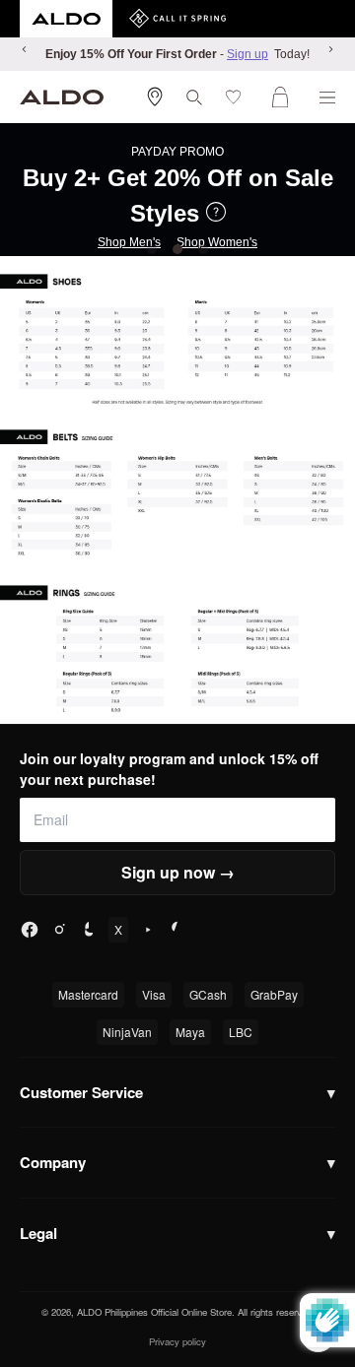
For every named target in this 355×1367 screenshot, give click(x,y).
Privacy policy (177, 1341)
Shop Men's (129, 242)
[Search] (194, 97)
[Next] (330, 49)
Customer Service (177, 1092)
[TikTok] (89, 930)
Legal (177, 1233)
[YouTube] (148, 930)
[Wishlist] (237, 97)
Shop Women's (217, 242)
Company (177, 1162)
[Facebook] (29, 930)
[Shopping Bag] (284, 97)
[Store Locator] (155, 96)
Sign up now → (178, 872)
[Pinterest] (177, 930)
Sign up (247, 54)
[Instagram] (59, 930)
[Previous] (25, 49)
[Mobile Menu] (327, 97)
